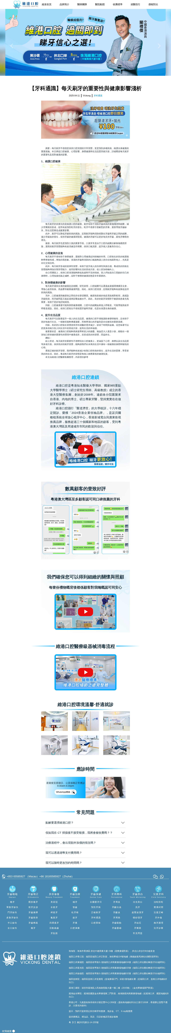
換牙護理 (158, 923)
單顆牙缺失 (12, 907)
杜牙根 (75, 912)
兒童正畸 (158, 912)
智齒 (75, 907)
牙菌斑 (137, 928)
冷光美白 (138, 902)
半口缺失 (12, 923)
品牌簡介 (64, 4)
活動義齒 (54, 928)
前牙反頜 (33, 907)
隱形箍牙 (33, 902)
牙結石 (137, 923)
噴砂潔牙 (138, 917)
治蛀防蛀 (158, 902)
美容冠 (54, 902)
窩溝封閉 (158, 907)
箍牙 (33, 928)
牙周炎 (116, 902)
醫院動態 (100, 4)
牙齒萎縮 (117, 928)
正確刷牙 (96, 912)
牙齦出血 (117, 907)
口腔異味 (96, 923)
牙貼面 (54, 933)
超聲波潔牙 (138, 912)
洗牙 (137, 907)
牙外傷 (158, 917)
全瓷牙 (54, 907)
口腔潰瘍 (75, 928)
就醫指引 (135, 4)
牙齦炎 (116, 912)
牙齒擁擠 (33, 912)
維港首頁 (46, 4)
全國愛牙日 (96, 902)
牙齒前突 (33, 917)
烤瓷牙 (54, 912)
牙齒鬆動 (117, 923)
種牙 (12, 902)
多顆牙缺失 (12, 917)
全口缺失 (12, 928)
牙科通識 (96, 917)
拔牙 (75, 917)
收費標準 (118, 4)
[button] (12, 45)
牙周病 (116, 917)
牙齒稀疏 (33, 923)
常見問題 (138, 933)
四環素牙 (54, 923)
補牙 (75, 902)
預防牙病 (96, 907)
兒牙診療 (158, 928)
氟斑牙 (54, 917)
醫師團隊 (82, 4)
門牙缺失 (12, 912)
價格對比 (153, 4)
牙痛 (75, 923)
